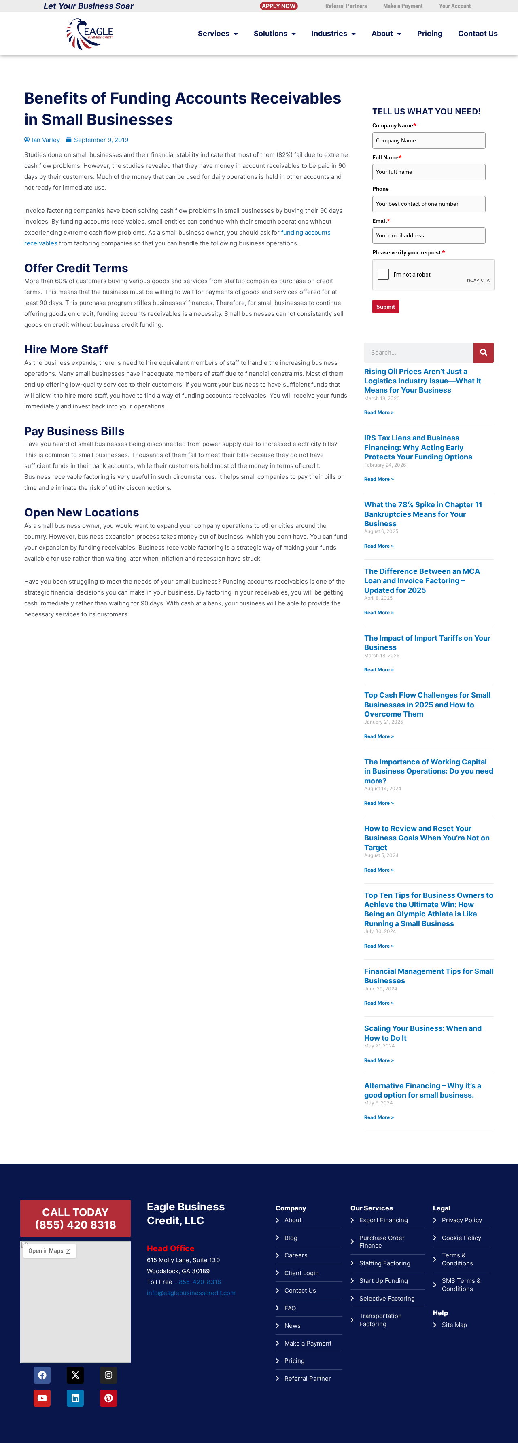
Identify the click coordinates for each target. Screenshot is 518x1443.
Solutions (270, 33)
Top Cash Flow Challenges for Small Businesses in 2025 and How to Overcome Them (427, 704)
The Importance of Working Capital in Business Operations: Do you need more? (428, 771)
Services (213, 33)
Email (381, 220)
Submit (385, 306)
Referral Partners (346, 6)
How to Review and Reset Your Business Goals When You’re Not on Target (427, 838)
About (382, 33)
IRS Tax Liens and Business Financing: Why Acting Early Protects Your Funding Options (418, 447)
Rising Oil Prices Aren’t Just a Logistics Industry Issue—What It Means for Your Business (422, 381)
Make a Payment (403, 6)
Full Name (387, 157)
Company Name (394, 125)
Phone (380, 189)
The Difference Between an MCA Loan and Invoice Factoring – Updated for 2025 (422, 581)
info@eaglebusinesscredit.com (191, 1293)
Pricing (429, 33)
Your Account (455, 6)
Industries (329, 33)
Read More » (379, 412)
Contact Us (478, 33)
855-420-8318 (200, 1282)
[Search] (483, 353)
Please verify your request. (408, 252)
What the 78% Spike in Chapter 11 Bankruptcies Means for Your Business (423, 514)
